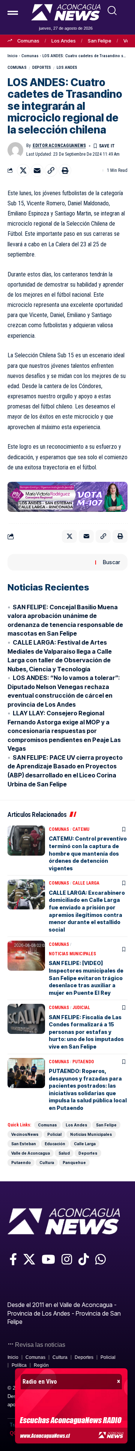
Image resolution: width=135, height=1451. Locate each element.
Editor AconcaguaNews (59, 145)
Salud (64, 1153)
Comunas (28, 41)
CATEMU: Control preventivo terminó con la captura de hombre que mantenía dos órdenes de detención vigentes (88, 853)
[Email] (37, 170)
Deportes (41, 67)
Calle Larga (85, 883)
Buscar (111, 562)
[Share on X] (23, 170)
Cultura (46, 1162)
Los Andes (63, 41)
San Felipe (99, 41)
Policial (54, 1134)
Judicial (81, 1007)
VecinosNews (25, 1134)
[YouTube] (48, 1259)
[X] (29, 1259)
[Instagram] (67, 1259)
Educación (55, 1143)
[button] (112, 10)
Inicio (13, 55)
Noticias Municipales (72, 953)
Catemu (80, 829)
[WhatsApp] (100, 1259)
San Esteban (23, 1143)
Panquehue (74, 1162)
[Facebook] (13, 1259)
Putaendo (83, 1061)
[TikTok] (83, 1259)
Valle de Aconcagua (30, 1153)
